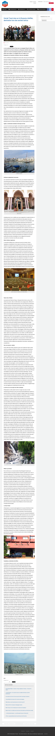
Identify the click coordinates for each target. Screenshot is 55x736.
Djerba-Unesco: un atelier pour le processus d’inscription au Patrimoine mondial (19, 710)
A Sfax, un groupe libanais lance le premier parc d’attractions (16, 716)
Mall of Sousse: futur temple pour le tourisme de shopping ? (16, 707)
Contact (32, 731)
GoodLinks (46, 733)
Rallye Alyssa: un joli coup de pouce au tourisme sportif (15, 702)
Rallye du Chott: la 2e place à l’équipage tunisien (14, 704)
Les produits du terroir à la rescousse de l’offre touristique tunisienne (17, 696)
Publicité (31, 1)
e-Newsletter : (40, 1)
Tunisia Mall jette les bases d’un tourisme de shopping (15, 699)
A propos (34, 1)
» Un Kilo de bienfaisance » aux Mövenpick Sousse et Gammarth (17, 713)
